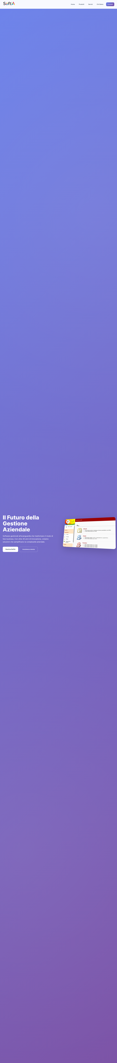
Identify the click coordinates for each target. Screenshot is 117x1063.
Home (73, 4)
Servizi (90, 4)
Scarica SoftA (10, 549)
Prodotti (81, 4)
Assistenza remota (28, 549)
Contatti (110, 4)
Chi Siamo (100, 4)
